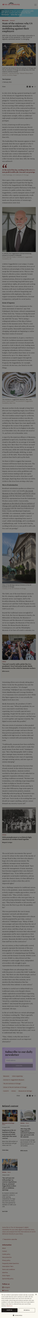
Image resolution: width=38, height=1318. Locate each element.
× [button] (36, 1294)
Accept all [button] (9, 1310)
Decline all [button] (27, 1310)
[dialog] (19, 1305)
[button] (18, 1315)
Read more (10, 1306)
